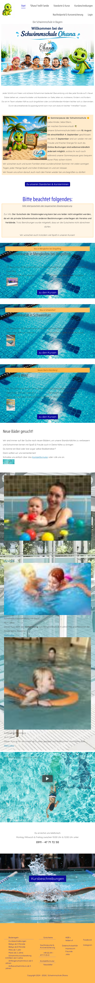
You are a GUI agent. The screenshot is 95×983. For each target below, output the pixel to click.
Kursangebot (41, 275)
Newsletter (48, 964)
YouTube (13, 759)
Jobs (67, 954)
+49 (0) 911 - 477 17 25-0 (47, 954)
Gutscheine (48, 937)
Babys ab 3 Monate (17, 944)
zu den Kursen (47, 292)
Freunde (69, 951)
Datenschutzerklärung (71, 945)
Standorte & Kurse (62, 6)
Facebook (87, 940)
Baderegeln (14, 937)
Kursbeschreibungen (83, 6)
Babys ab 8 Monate (17, 947)
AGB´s (68, 937)
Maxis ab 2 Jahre (16, 952)
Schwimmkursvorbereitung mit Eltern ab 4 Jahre (18, 956)
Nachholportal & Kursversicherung (68, 15)
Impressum (70, 948)
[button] (47, 778)
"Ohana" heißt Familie (39, 6)
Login (90, 15)
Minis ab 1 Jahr (15, 950)
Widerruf (69, 940)
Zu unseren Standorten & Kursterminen (47, 184)
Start (23, 6)
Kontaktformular (40, 457)
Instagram (87, 945)
